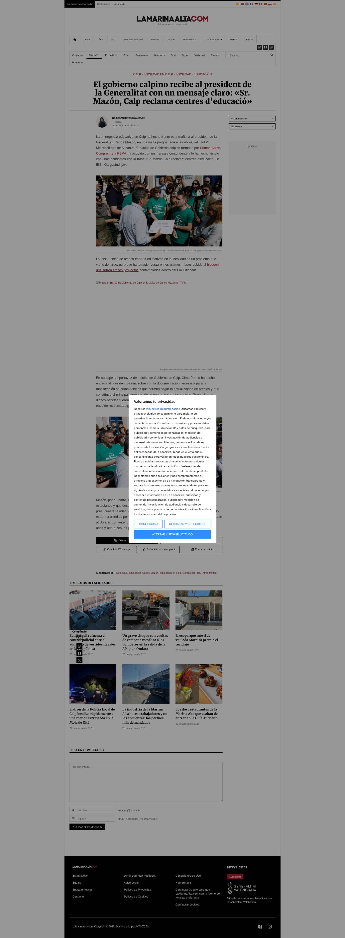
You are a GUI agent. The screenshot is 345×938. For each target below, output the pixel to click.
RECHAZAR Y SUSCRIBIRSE (187, 524)
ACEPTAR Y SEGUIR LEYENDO (172, 534)
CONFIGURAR (148, 524)
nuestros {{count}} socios (164, 408)
